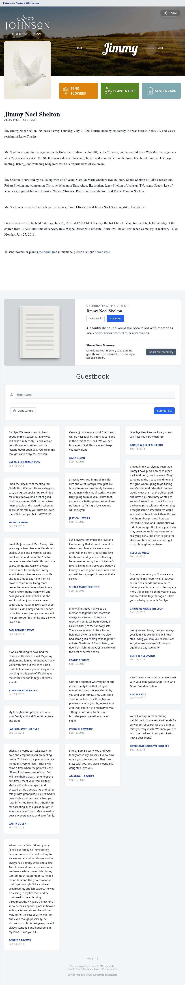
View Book (95, 318)
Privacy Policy (82, 969)
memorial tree (48, 251)
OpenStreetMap (96, 974)
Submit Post (164, 410)
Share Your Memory (161, 352)
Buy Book (115, 318)
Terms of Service (102, 969)
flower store (102, 251)
